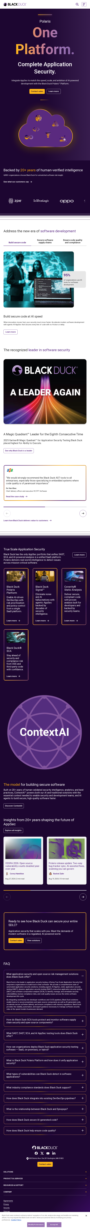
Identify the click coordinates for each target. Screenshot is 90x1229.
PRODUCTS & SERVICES (13, 1179)
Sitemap (7, 1211)
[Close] (86, 1215)
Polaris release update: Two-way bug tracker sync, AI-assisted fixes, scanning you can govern (66, 866)
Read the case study (15, 497)
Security (7, 1208)
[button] (84, 4)
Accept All (54, 1224)
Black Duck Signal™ (42, 588)
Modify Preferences (35, 1224)
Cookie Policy (16, 1220)
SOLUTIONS (8, 1172)
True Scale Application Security (67, 982)
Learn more (54, 91)
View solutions (33, 940)
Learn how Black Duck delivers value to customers (26, 521)
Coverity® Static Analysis (73, 588)
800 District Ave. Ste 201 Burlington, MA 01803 (46, 1158)
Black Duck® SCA (14, 649)
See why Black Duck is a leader (18, 451)
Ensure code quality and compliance (72, 241)
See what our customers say (16, 182)
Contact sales (37, 91)
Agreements (8, 1201)
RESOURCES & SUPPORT (14, 1185)
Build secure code (17, 242)
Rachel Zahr (58, 874)
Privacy (6, 1204)
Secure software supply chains (45, 241)
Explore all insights (13, 830)
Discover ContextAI (13, 806)
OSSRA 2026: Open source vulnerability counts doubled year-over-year (22, 866)
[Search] (77, 4)
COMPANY (8, 1192)
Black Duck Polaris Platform (13, 589)
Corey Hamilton (17, 874)
